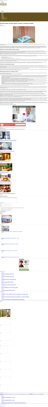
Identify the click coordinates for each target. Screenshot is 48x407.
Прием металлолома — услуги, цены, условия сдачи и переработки (9, 250)
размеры (13, 127)
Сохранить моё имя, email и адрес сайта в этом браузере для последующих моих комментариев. (12, 207)
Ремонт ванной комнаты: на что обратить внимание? (8, 140)
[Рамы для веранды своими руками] (5, 316)
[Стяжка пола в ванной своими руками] (4, 392)
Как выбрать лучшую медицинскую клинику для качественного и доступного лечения (11, 231)
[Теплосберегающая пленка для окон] (5, 340)
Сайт (0, 206)
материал (5, 127)
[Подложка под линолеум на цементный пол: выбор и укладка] (6, 376)
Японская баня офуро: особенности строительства (7, 193)
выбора (1, 127)
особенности (8, 127)
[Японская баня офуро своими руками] (5, 181)
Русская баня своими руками (4, 161)
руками (30, 393)
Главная (1, 21)
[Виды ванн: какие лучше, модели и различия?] (6, 149)
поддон (10, 127)
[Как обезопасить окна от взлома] (5, 324)
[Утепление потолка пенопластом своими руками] (5, 384)
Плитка (2, 15)
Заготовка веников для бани (4, 172)
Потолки (2, 16)
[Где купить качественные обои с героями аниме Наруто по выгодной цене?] (5, 243)
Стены (2, 17)
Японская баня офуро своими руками (6, 182)
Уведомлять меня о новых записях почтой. (6, 210)
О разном (2, 18)
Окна (2, 14)
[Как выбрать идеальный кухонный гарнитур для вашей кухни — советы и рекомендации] (5, 237)
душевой (3, 127)
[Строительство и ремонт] (3, 9)
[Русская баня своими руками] (5, 160)
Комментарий (2, 202)
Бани (2, 13)
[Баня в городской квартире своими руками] (5, 332)
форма (14, 127)
